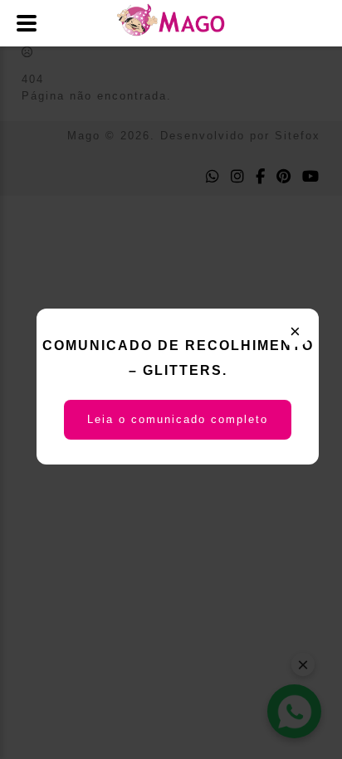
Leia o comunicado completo (177, 419)
